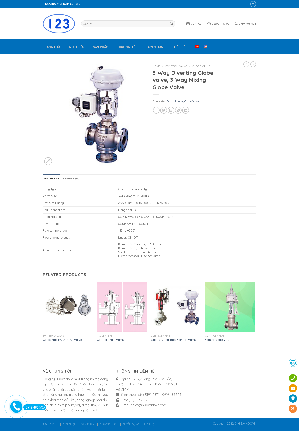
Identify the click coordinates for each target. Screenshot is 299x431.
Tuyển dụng (155, 47)
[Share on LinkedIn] (185, 110)
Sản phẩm (100, 47)
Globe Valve (201, 66)
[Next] (255, 321)
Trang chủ (51, 47)
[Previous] (43, 321)
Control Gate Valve (218, 340)
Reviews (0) (71, 178)
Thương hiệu (127, 47)
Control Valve (176, 66)
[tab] (51, 178)
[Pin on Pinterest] (178, 110)
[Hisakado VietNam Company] (59, 23)
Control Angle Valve (110, 340)
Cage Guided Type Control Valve (173, 340)
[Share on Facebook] (156, 110)
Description (51, 178)
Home (156, 66)
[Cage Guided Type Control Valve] (176, 307)
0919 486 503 (35, 407)
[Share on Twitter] (163, 110)
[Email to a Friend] (171, 110)
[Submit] (171, 23)
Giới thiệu (76, 47)
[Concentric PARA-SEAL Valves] (68, 307)
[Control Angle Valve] (122, 307)
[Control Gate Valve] (230, 307)
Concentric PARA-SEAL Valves (63, 340)
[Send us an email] (253, 4)
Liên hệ (179, 47)
